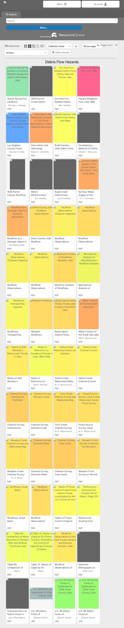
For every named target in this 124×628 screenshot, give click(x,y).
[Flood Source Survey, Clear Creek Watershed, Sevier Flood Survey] (88, 407)
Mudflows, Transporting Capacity (14, 334)
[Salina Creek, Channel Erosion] (88, 361)
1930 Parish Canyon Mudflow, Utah (16, 195)
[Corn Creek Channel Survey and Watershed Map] (65, 407)
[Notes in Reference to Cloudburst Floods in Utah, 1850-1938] (41, 361)
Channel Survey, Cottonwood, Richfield (16, 427)
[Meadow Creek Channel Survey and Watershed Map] (17, 454)
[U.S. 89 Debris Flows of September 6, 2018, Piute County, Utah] (41, 593)
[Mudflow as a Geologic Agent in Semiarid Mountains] (17, 221)
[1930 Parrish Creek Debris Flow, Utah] (41, 81)
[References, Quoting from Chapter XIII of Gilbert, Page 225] (88, 500)
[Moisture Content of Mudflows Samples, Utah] (65, 267)
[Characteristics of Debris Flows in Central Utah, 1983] (17, 593)
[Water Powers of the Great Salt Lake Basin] (88, 314)
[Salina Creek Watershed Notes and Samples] (65, 361)
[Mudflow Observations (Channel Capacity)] (65, 221)
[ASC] (75, 46)
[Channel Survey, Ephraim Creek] (41, 407)
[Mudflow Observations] (88, 221)
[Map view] (42, 46)
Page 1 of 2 (107, 45)
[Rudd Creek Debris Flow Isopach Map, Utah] (65, 174)
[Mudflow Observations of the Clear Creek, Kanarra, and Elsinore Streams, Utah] (65, 547)
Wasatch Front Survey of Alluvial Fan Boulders (87, 474)
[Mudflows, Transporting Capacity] (17, 314)
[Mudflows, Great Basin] (17, 500)
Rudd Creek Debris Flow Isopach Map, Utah (65, 195)
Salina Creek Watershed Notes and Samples (64, 381)
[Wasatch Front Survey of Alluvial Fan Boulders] (88, 454)
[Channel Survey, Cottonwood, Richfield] (17, 407)
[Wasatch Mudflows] (41, 314)
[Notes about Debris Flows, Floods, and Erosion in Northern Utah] (65, 314)
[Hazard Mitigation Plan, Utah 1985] (88, 81)
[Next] (116, 45)
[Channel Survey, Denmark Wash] (41, 454)
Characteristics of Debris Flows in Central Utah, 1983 (17, 614)
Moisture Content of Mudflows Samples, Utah (64, 288)
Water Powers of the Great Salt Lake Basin (88, 334)
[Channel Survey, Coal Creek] (65, 454)
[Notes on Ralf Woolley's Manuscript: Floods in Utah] (17, 361)
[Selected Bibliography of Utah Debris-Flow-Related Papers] (88, 547)
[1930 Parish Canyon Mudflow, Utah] (17, 174)
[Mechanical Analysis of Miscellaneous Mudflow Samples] (88, 267)
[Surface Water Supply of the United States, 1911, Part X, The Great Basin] (88, 174)
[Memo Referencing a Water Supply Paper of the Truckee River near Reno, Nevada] (41, 174)
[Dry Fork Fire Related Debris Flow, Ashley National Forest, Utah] (65, 81)
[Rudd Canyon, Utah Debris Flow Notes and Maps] (65, 128)
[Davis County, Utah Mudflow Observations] (41, 221)
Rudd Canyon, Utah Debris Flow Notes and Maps (64, 148)
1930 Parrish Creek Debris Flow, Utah (38, 101)
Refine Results (62, 52)
